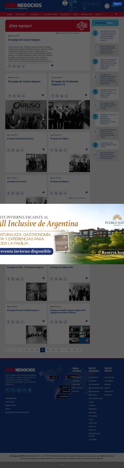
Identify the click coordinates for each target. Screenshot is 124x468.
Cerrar (116, 4)
